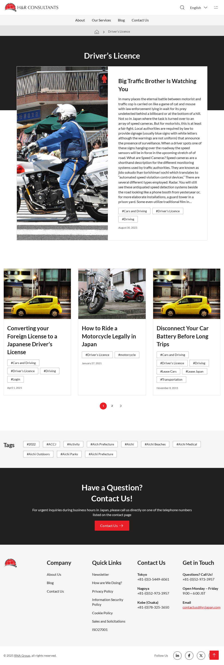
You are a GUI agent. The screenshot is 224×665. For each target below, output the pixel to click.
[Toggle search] (182, 7)
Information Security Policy (107, 601)
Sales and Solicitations (108, 621)
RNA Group (22, 655)
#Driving (128, 219)
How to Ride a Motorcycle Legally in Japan (109, 336)
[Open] (216, 7)
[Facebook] (189, 656)
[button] (199, 7)
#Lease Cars (168, 371)
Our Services (101, 20)
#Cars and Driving (134, 211)
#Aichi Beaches (155, 444)
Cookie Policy (102, 613)
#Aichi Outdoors (38, 454)
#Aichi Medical (187, 444)
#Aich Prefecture (102, 444)
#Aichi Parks (69, 454)
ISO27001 (100, 629)
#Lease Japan (194, 371)
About (80, 20)
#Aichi (129, 444)
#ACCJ (51, 444)
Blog (121, 20)
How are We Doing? (107, 583)
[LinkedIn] (177, 656)
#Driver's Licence (168, 211)
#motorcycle (127, 355)
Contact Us (140, 20)
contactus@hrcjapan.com (201, 607)
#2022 (31, 444)
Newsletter (100, 574)
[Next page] (120, 406)
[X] (201, 656)
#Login (15, 379)
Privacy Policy (102, 591)
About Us (54, 574)
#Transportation (171, 379)
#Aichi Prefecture (101, 454)
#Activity (73, 444)
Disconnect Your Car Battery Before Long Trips (183, 336)
